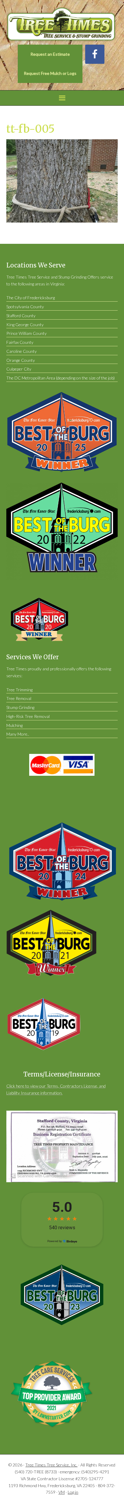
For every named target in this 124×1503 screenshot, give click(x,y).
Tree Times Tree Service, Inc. (51, 1464)
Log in (73, 1492)
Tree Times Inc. (62, 24)
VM (61, 1492)
